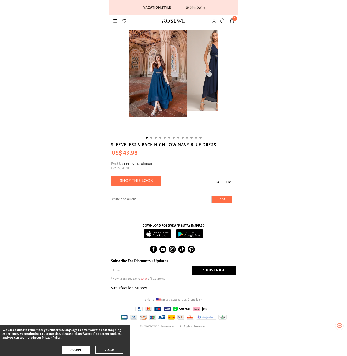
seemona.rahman (138, 163)
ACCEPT (76, 350)
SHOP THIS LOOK (136, 180)
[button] (173, 288)
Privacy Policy (51, 338)
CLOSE (109, 350)
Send (221, 199)
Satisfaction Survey (129, 288)
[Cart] (222, 20)
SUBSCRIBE (214, 270)
